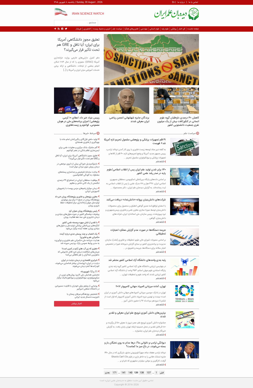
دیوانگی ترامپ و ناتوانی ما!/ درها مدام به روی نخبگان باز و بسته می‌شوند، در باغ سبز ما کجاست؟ (135, 345)
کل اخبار (182, 29)
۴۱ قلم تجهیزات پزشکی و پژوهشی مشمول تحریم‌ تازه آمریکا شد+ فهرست (135, 142)
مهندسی (144, 29)
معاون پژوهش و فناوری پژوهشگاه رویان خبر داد (77, 201)
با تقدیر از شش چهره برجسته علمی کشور (77, 225)
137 (149, 373)
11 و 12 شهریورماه (78, 276)
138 (142, 373)
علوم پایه (165, 29)
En (173, 2)
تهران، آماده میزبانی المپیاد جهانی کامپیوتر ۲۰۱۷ (141, 286)
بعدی (107, 373)
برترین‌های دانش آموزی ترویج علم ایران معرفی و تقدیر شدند (137, 315)
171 (115, 373)
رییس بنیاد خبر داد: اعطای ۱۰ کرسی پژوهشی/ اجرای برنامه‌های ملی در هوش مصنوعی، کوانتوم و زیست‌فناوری (78, 121)
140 (130, 373)
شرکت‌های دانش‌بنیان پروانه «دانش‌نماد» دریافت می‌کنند (136, 200)
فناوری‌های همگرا (131, 29)
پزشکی (173, 29)
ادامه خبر (160, 161)
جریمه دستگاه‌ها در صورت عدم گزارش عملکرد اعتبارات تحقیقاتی (138, 232)
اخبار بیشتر (77, 304)
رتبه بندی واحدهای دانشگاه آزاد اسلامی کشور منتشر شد (137, 260)
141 (123, 373)
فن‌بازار (78, 29)
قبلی (162, 373)
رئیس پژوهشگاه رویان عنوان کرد (77, 214)
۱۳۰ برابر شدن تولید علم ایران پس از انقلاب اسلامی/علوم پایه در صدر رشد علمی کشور (136, 171)
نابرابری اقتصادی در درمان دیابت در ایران (77, 263)
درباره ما (181, 2)
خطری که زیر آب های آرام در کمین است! (78, 251)
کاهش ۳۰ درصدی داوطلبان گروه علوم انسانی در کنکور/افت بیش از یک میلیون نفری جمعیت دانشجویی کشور (178, 121)
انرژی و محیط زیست (101, 29)
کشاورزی (87, 29)
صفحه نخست (193, 29)
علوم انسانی (154, 29)
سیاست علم (117, 29)
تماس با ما (193, 2)
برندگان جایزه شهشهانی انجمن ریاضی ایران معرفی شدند (129, 120)
